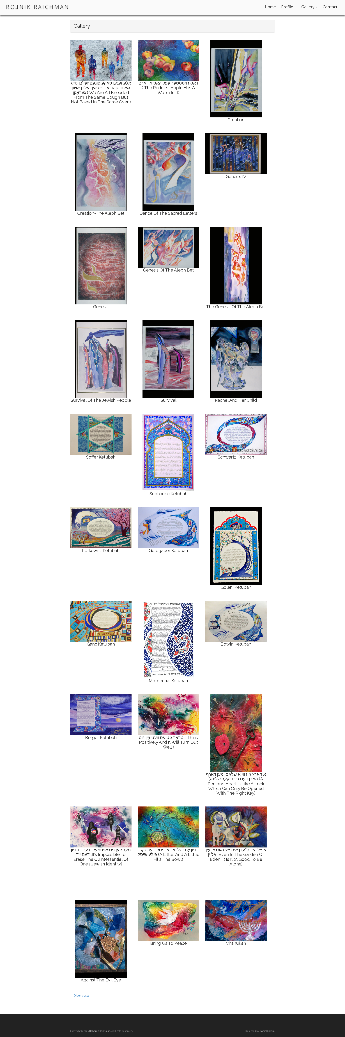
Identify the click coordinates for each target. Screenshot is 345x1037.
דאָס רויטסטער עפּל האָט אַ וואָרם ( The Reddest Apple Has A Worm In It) (168, 87)
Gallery (308, 6)
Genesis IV (236, 176)
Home (270, 6)
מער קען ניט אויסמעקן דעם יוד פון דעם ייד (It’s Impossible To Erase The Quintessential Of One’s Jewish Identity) (101, 857)
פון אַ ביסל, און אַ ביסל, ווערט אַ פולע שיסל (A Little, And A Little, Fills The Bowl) (168, 854)
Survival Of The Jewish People (101, 400)
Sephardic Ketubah (168, 493)
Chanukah (236, 943)
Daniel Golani (267, 1031)
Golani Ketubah (236, 587)
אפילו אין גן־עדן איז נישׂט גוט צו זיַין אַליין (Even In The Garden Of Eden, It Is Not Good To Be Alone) (236, 857)
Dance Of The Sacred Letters (168, 213)
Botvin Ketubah (236, 644)
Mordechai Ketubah (168, 680)
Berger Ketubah (101, 737)
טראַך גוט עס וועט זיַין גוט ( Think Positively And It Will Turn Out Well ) (168, 742)
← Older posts (79, 995)
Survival (168, 400)
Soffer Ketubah (101, 457)
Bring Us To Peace (168, 943)
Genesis (101, 306)
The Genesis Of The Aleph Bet (236, 306)
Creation (235, 119)
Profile (287, 6)
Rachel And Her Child (236, 400)
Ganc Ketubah (101, 644)
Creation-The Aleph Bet (100, 213)
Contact (330, 6)
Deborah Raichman (99, 1031)
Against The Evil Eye (101, 980)
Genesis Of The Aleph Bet (168, 270)
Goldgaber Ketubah (168, 550)
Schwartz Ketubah (236, 457)
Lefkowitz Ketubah (100, 550)
